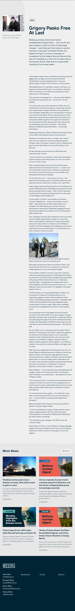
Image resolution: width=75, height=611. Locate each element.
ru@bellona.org (8, 594)
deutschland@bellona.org (11, 588)
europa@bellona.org (10, 582)
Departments (25, 574)
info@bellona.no (8, 577)
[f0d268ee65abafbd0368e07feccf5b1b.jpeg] (50, 245)
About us (61, 574)
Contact (42, 574)
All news (65, 451)
